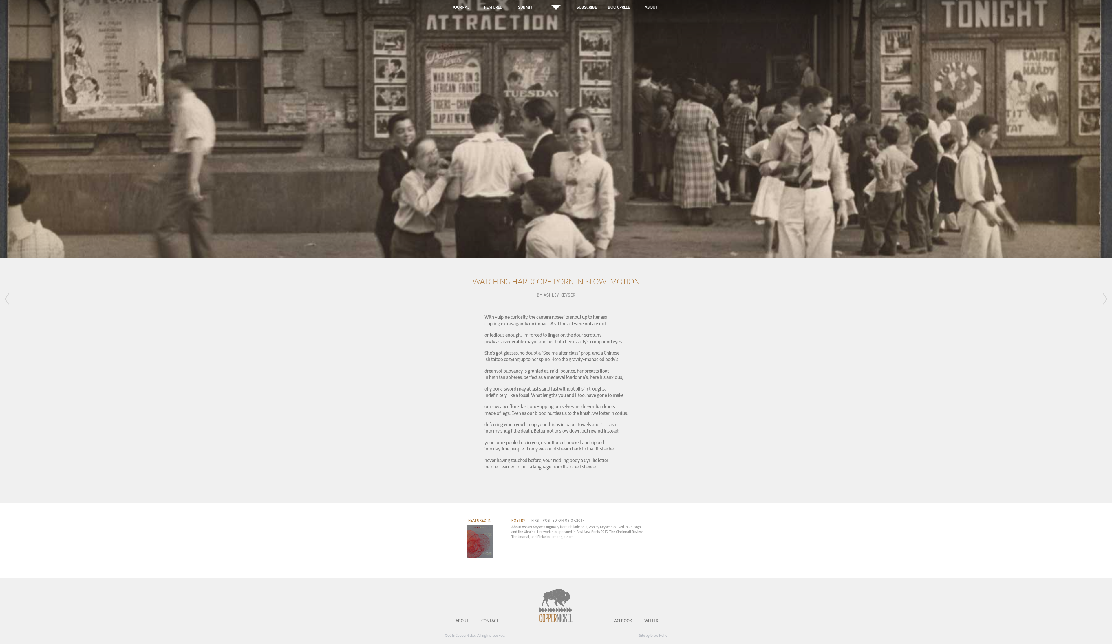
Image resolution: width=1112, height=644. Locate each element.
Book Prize (619, 7)
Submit (525, 7)
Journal (461, 7)
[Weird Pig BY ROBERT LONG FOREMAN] (14, 301)
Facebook (622, 620)
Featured (493, 7)
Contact (490, 620)
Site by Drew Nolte (653, 635)
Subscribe (587, 7)
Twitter (650, 620)
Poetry (518, 520)
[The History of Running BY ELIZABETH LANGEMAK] (1097, 300)
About (651, 7)
